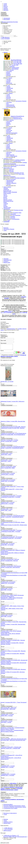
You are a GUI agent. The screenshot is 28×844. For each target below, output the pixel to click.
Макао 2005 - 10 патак (6, 589)
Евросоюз (12, 66)
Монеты (5, 52)
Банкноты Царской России (17, 116)
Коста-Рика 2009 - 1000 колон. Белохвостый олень (13, 740)
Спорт (5, 204)
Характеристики (7, 260)
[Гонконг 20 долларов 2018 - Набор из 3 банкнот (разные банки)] (14, 551)
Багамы (8, 72)
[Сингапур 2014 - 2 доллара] (8, 473)
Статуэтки (12, 217)
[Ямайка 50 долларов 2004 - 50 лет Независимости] (13, 433)
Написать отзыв (4, 327)
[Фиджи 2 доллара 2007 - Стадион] (9, 440)
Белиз (7, 125)
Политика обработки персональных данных (14, 805)
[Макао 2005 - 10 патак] (7, 588)
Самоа (5, 230)
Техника (5, 206)
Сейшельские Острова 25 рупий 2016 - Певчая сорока (14, 524)
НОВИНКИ (6, 221)
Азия (8, 85)
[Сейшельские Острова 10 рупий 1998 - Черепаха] (13, 426)
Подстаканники (16, 215)
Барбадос (8, 74)
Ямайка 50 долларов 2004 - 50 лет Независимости (13, 434)
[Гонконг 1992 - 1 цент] (6, 509)
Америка (11, 70)
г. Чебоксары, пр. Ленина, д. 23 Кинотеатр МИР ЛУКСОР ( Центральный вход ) (15, 836)
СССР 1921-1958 (17, 61)
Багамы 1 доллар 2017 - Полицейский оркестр (12, 517)
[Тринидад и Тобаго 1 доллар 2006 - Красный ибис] (8, 420)
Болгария (8, 131)
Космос (5, 197)
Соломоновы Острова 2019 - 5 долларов (10, 497)
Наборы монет (15, 67)
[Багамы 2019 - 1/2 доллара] (8, 380)
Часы (8, 220)
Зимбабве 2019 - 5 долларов (7, 775)
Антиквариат (6, 208)
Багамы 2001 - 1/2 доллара (7, 544)
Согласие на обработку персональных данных (14, 807)
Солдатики (13, 179)
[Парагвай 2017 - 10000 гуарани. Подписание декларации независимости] (14, 596)
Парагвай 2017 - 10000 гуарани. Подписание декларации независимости (12, 598)
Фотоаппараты (15, 219)
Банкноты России (18, 118)
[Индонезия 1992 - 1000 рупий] (8, 707)
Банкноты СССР (17, 117)
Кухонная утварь (17, 212)
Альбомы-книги (17, 161)
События (5, 203)
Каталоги (11, 168)
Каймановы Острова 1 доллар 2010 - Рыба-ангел (12, 401)
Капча (2, 350)
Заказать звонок (7, 41)
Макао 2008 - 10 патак (6, 616)
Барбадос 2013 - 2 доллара (7, 503)
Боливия (8, 75)
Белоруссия (9, 83)
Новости (5, 6)
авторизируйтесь (11, 328)
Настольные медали (8, 201)
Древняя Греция (10, 180)
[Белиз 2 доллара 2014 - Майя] (8, 466)
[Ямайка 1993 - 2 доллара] (7, 714)
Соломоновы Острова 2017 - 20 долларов (11, 538)
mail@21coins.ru (7, 830)
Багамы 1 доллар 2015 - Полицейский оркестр (12, 448)
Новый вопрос (4, 336)
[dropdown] (1, 1)
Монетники (13, 166)
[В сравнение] (16, 405)
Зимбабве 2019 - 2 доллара (7, 767)
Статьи (5, 3)
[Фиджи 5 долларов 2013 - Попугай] (10, 559)
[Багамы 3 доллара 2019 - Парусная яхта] (11, 566)
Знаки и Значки (7, 186)
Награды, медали (7, 199)
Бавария (8, 81)
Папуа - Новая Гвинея (11, 156)
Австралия (9, 102)
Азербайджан (9, 88)
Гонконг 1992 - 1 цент (6, 510)
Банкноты (5, 108)
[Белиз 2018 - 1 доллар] (6, 721)
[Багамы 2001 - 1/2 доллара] (8, 543)
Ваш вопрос (3, 343)
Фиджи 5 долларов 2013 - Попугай (9, 560)
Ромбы (5, 202)
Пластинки (13, 214)
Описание (5, 258)
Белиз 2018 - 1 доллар (6, 722)
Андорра (8, 80)
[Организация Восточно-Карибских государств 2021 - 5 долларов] (14, 679)
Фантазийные (15, 68)
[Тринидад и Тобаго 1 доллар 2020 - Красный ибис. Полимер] (14, 623)
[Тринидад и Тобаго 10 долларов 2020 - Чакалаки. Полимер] (14, 652)
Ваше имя (3, 337)
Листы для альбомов (20, 165)
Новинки (5, 8)
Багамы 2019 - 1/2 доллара (7, 381)
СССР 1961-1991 (17, 62)
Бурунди (8, 98)
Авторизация (6, 18)
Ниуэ (7, 103)
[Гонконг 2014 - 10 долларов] (8, 479)
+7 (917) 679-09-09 (5, 38)
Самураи (8, 184)
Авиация (5, 188)
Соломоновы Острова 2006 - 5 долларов (10, 531)
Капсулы (11, 170)
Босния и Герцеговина (11, 132)
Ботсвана (8, 97)
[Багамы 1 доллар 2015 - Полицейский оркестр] (12, 446)
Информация (4, 802)
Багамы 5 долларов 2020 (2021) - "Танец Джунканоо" (14, 702)
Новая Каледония (10, 106)
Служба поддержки (5, 810)
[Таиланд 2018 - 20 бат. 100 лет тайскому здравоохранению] (14, 632)
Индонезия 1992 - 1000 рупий (8, 709)
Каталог (3, 816)
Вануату (8, 153)
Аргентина (9, 71)
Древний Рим (9, 181)
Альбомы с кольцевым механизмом (15, 163)
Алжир (8, 94)
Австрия (8, 79)
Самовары (12, 216)
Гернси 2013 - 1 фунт (6, 461)
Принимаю (3, 792)
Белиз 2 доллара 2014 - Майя (8, 467)
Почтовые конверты (20, 177)
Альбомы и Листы (7, 821)
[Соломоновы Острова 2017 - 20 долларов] (11, 536)
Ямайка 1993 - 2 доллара (7, 715)
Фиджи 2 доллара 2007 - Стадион (9, 441)
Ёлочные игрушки (18, 210)
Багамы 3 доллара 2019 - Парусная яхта (10, 567)
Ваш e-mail (3, 340)
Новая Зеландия (10, 104)
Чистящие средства (19, 172)
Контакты (5, 10)
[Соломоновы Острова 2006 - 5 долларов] (11, 530)
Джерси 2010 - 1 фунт (6, 454)
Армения (8, 89)
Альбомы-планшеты (20, 159)
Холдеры (11, 171)
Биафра (8, 147)
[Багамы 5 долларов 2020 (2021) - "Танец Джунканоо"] (8, 701)
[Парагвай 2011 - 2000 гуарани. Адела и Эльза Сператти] (14, 607)
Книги (9, 211)
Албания (8, 129)
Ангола (8, 95)
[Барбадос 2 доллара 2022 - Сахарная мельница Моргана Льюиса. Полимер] (14, 729)
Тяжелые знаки (7, 207)
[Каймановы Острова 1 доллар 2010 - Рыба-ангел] (8, 400)
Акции (5, 5)
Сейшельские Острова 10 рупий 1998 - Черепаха (12, 428)
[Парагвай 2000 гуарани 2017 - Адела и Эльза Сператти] (14, 487)
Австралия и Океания (21, 101)
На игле (5, 198)
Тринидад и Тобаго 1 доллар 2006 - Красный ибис (13, 421)
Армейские (6, 189)
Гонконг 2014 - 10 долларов (7, 481)
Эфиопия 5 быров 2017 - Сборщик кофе (10, 748)
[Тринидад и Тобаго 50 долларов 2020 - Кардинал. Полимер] (14, 670)
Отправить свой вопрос (6, 357)
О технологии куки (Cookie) (10, 808)
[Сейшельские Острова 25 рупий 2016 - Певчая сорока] (14, 523)
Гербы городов (7, 193)
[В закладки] (15, 405)
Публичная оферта (8, 804)
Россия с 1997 (15, 65)
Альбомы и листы (7, 158)
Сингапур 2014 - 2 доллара (7, 474)
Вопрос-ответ (6, 262)
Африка (10, 93)
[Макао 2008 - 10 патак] (7, 615)
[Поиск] (16, 36)
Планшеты (12, 176)
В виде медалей (7, 190)
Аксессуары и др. (7, 167)
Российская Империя (16, 59)
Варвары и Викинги (11, 183)
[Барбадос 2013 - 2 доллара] (7, 502)
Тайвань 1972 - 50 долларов (7, 583)
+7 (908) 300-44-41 (5, 37)
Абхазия (8, 86)
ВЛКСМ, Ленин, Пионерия (10, 192)
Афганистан (9, 90)
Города (5, 194)
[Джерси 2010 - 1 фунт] (6, 453)
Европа (10, 77)
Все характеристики (5, 254)
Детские (5, 195)
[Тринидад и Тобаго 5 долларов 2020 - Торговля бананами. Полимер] (14, 641)
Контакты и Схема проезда (10, 813)
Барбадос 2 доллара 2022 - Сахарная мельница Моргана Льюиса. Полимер (12, 731)
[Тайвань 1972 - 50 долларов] (8, 581)
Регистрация (6, 19)
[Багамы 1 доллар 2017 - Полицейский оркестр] (12, 515)
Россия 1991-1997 (17, 63)
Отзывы (5, 7)
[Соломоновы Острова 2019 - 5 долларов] (11, 495)
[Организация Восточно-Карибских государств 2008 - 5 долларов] (14, 574)
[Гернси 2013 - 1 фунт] (6, 460)
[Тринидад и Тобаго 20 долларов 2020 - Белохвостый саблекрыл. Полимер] (14, 661)
